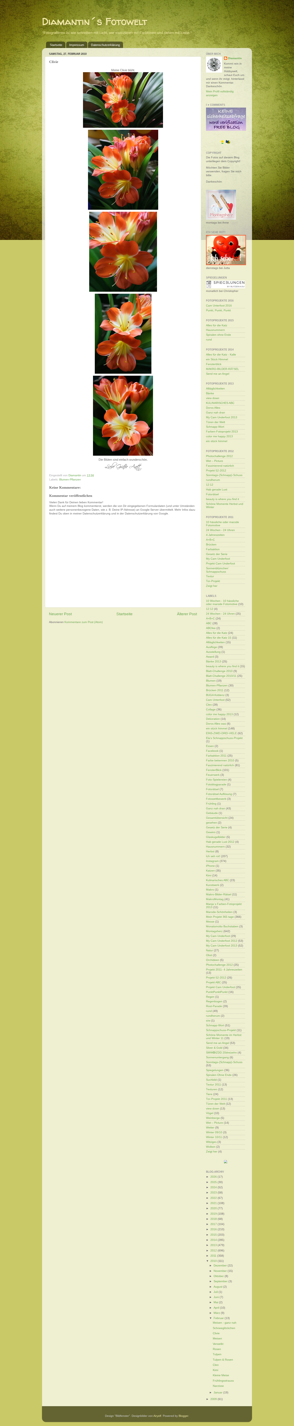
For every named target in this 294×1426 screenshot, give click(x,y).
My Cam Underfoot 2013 (221, 417)
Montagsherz (214, 931)
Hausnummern (215, 330)
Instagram (212, 861)
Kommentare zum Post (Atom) (83, 622)
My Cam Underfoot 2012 (221, 940)
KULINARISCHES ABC (220, 402)
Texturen (211, 1089)
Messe (210, 921)
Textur (210, 576)
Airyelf (157, 1415)
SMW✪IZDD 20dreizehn (221, 1052)
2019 (214, 1213)
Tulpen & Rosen (223, 1359)
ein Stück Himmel (217, 359)
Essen (210, 746)
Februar (219, 1318)
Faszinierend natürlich (220, 465)
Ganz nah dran (215, 412)
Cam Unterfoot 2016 (219, 305)
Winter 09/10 (214, 1132)
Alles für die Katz (216, 325)
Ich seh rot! (213, 856)
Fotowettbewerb (216, 798)
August (218, 1286)
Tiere (209, 1094)
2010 (214, 1260)
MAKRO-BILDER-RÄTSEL (222, 368)
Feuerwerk (213, 774)
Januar (218, 1392)
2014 (214, 1239)
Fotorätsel (212, 494)
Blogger (183, 1415)
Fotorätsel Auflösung (219, 794)
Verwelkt (218, 1343)
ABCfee (211, 628)
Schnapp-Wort (215, 426)
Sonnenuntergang (217, 1057)
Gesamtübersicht (217, 817)
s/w (208, 1020)
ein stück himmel (216, 441)
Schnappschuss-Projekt (221, 1030)
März (217, 1312)
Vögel (209, 1113)
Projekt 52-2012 (216, 470)
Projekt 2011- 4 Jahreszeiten (224, 969)
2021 (214, 1203)
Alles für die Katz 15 (218, 637)
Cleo (209, 704)
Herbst (210, 851)
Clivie (216, 1333)
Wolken (210, 1146)
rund (209, 339)
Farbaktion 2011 (216, 755)
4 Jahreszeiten (215, 534)
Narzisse (218, 1385)
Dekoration (213, 718)
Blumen (211, 680)
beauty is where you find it (222, 499)
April (217, 1307)
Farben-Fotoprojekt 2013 (222, 431)
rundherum (213, 479)
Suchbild (211, 1079)
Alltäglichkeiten (215, 388)
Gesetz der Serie (216, 554)
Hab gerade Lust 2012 (220, 841)
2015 (214, 1234)
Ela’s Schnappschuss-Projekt (224, 738)
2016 (214, 1229)
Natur (209, 950)
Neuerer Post (60, 614)
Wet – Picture (214, 460)
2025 (214, 1182)
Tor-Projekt (213, 581)
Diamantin (235, 58)
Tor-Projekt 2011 (216, 1098)
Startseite (56, 45)
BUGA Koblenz (215, 695)
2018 (214, 1218)
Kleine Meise (221, 1375)
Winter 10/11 (214, 1137)
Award (210, 656)
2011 (213, 1255)
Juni (217, 1297)
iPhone (210, 865)
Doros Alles (213, 407)
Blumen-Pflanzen (70, 479)
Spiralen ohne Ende (218, 334)
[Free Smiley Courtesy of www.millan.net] (225, 143)
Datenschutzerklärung (105, 45)
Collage (211, 709)
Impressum (76, 45)
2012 (214, 1250)
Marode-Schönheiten (219, 912)
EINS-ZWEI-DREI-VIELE (221, 733)
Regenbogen (214, 1001)
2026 (214, 1176)
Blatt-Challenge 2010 (219, 671)
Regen (210, 996)
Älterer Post (187, 614)
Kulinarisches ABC (217, 880)
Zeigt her (211, 585)
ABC (209, 623)
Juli (216, 1291)
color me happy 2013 (219, 436)
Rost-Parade (214, 1006)
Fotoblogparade (216, 784)
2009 (214, 1399)
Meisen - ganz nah (224, 1322)
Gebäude (212, 813)
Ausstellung (213, 651)
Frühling (211, 803)
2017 (214, 1224)
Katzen (210, 870)
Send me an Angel (217, 373)
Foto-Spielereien (216, 779)
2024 (214, 1187)
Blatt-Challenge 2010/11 (221, 675)
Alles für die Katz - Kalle (221, 354)
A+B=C (210, 539)
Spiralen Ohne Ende (219, 1074)
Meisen (217, 1338)
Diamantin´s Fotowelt (94, 21)
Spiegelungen (214, 1070)
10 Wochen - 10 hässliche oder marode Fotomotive (222, 602)
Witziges (211, 1141)
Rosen (217, 1349)
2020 (214, 1208)
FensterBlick (214, 770)
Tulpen (217, 1354)
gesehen (211, 822)
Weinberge (213, 1117)
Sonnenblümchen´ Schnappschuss (217, 570)
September (221, 1281)
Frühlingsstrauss (223, 1380)
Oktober (219, 1276)
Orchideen (212, 960)
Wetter (210, 1127)
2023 (214, 1192)
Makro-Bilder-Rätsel (218, 894)
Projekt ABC (213, 982)
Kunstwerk (212, 885)
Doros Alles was (216, 723)
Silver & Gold (214, 1047)
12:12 (209, 484)
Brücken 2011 (214, 690)
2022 (214, 1197)
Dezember (221, 1265)
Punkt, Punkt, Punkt (218, 310)
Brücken (211, 544)
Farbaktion (213, 549)
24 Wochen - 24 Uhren (220, 530)
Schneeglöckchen (224, 1328)
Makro (210, 889)
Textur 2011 (213, 1084)
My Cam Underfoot (218, 558)
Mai (216, 1302)
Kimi (208, 875)
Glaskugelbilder (216, 837)
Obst (209, 955)
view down (212, 398)
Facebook (212, 750)
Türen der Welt (215, 422)
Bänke (210, 393)
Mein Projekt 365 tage (220, 916)
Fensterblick (213, 364)
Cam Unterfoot (215, 699)
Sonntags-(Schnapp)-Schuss (224, 475)
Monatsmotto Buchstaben (222, 926)
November (221, 1270)
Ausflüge (211, 647)
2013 (214, 1245)
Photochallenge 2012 (219, 456)
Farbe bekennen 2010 (220, 760)
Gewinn (211, 832)
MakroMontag (215, 899)
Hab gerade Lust (216, 489)
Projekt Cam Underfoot (220, 563)
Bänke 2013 (213, 661)
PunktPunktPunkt (217, 992)
